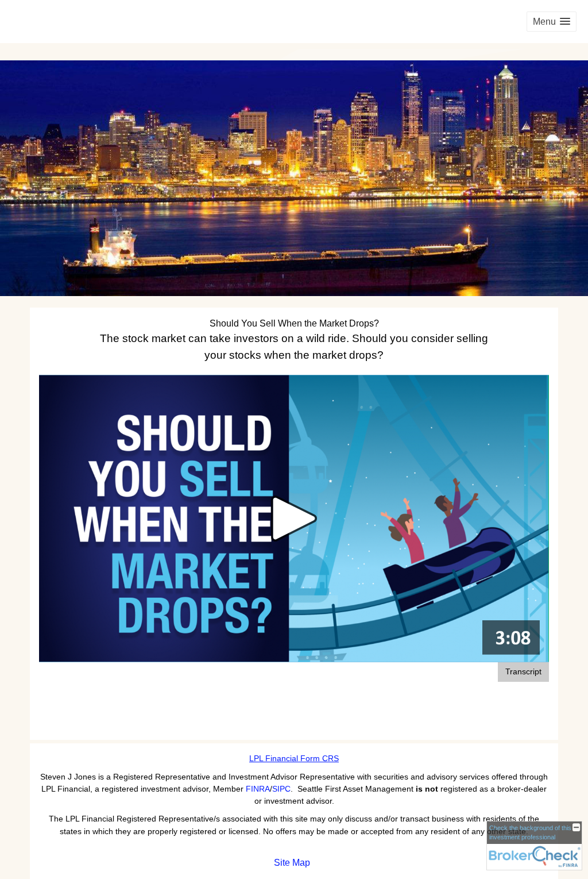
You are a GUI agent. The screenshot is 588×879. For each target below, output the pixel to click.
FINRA (258, 788)
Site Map (292, 863)
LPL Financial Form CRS (294, 758)
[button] (552, 21)
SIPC (281, 788)
